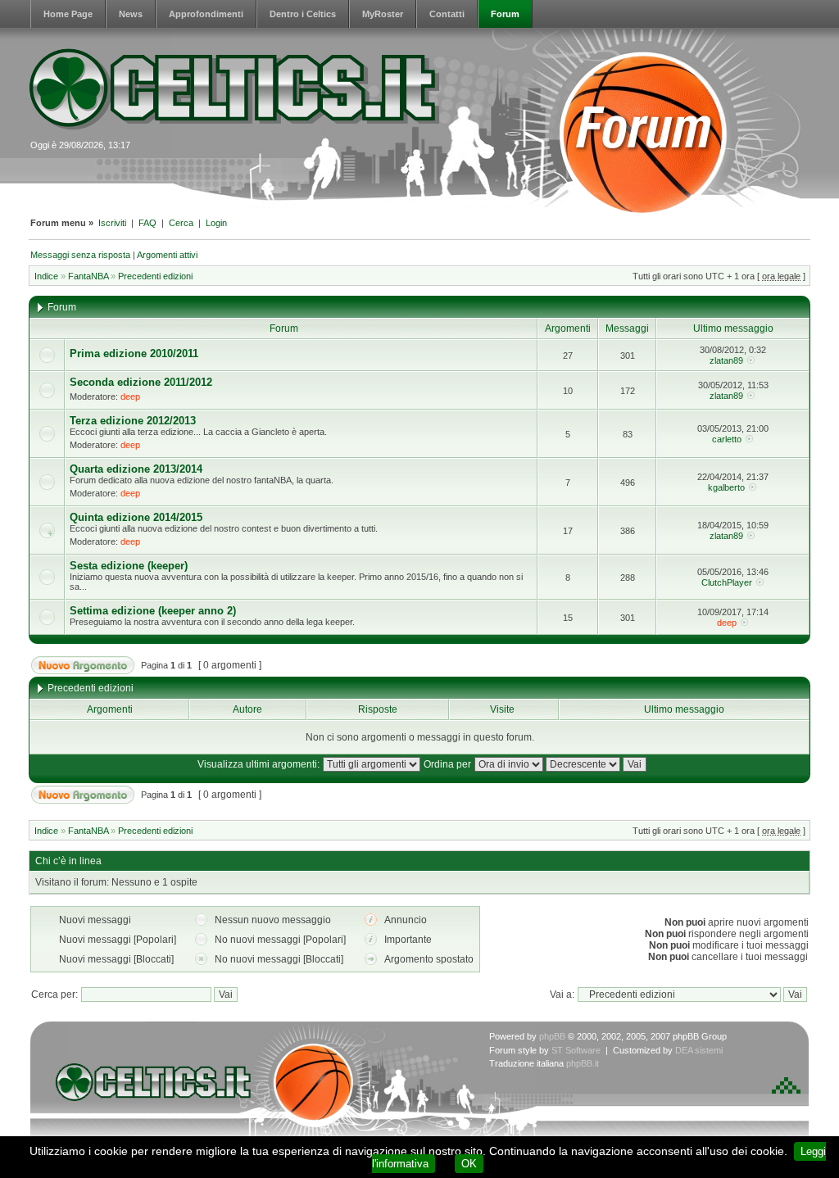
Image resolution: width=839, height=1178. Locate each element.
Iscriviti (112, 223)
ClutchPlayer (726, 582)
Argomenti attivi (167, 255)
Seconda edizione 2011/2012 (141, 382)
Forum (505, 14)
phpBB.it (582, 1063)
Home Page (68, 14)
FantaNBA (88, 276)
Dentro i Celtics (303, 14)
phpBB (552, 1036)
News (131, 14)
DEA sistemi (699, 1050)
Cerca (181, 223)
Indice (46, 276)
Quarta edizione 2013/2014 (136, 469)
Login (216, 223)
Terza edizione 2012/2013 (133, 421)
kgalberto (726, 487)
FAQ (147, 223)
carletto (726, 439)
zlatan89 (726, 360)
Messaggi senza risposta (80, 255)
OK (469, 1164)
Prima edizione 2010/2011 (134, 353)
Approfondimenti (206, 14)
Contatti (447, 14)
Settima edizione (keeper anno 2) (153, 611)
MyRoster (382, 14)
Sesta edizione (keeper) (129, 566)
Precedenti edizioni (155, 276)
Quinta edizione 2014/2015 (136, 517)
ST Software (576, 1050)
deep (130, 396)
